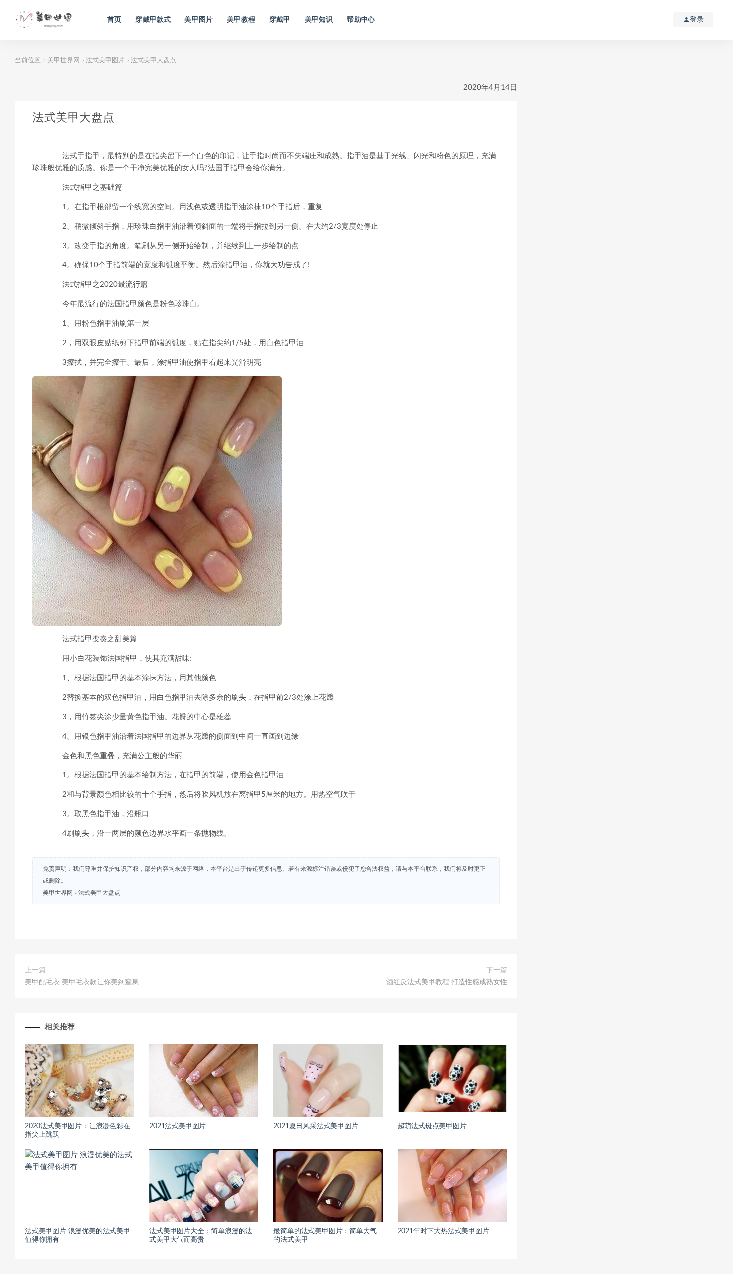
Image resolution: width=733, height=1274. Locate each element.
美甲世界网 (63, 60)
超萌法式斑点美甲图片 (432, 1126)
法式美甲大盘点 (99, 893)
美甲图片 (198, 19)
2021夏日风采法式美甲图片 (315, 1126)
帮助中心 (361, 19)
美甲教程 (241, 19)
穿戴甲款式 (153, 19)
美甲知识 (319, 19)
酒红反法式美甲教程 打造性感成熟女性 (446, 982)
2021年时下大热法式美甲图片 (443, 1231)
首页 (114, 19)
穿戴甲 (280, 19)
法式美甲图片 (105, 60)
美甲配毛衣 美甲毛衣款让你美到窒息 (82, 982)
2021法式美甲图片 (177, 1126)
